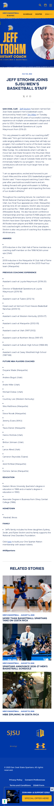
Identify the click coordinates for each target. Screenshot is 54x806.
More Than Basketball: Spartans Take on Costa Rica (25, 619)
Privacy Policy (15, 780)
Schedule (27, 14)
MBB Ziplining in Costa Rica (21, 714)
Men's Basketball (11, 615)
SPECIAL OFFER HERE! (38, 799)
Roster (38, 14)
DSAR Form (38, 785)
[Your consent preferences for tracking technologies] (4, 801)
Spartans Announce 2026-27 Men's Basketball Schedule (25, 667)
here (9, 542)
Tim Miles (31, 114)
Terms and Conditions (20, 785)
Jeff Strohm (25, 109)
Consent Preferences (35, 780)
